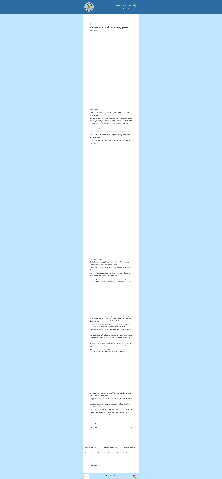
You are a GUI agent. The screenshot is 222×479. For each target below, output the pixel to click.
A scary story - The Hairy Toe (129, 447)
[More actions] (131, 24)
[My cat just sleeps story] (92, 441)
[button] (136, 16)
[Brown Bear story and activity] (111, 441)
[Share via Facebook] (90, 423)
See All (137, 433)
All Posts (85, 16)
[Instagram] (135, 476)
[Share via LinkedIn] (95, 423)
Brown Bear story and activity (110, 447)
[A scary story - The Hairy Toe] (129, 441)
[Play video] (111, 95)
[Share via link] (98, 423)
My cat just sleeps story (90, 447)
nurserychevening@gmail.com (127, 474)
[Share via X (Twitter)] (93, 423)
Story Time (91, 16)
